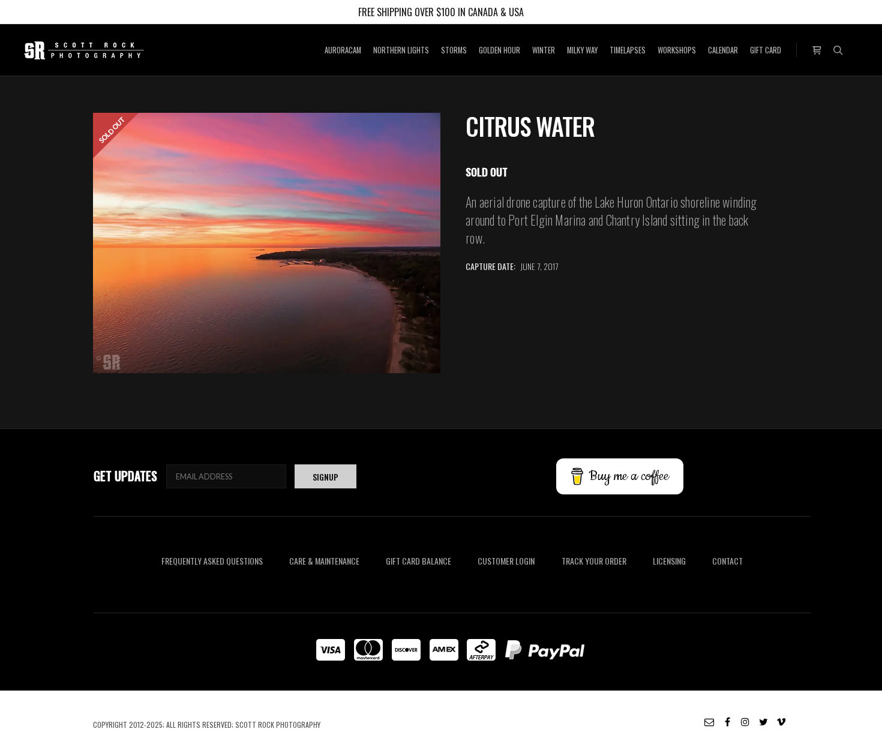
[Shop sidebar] (816, 49)
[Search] (838, 50)
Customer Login (506, 560)
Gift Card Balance (418, 560)
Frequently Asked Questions (212, 560)
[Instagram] (745, 722)
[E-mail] (709, 722)
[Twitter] (763, 722)
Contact (727, 560)
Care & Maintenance (324, 560)
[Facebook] (727, 722)
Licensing (669, 560)
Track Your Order (594, 560)
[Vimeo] (781, 722)
